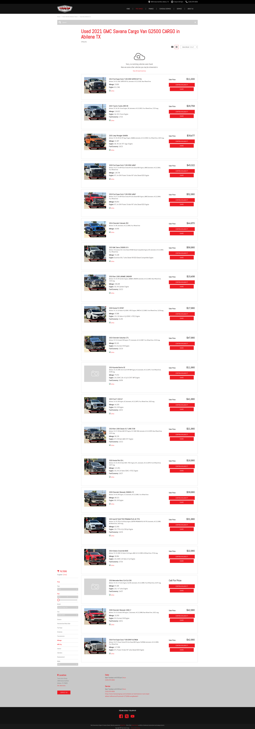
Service (179, 9)
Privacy (132, 728)
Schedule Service (165, 9)
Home (128, 9)
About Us (190, 9)
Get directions (61, 685)
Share (182, 89)
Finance (151, 9)
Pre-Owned (139, 9)
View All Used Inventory (139, 71)
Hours (124, 678)
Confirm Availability (182, 85)
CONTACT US (63, 692)
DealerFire (122, 725)
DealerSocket (135, 725)
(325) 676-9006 (110, 680)
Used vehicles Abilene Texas (70, 17)
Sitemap (138, 728)
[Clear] (65, 575)
